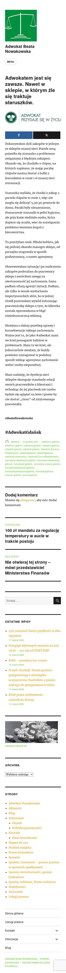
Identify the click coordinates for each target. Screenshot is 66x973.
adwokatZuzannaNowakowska (43, 456)
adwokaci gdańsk (50, 441)
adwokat (15, 441)
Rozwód (14, 857)
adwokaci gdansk (14, 445)
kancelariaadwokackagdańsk (19, 467)
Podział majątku (20, 847)
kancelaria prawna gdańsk (47, 464)
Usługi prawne (19, 896)
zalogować (27, 500)
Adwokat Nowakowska (24, 803)
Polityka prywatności (26, 828)
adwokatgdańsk (28, 452)
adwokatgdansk (45, 452)
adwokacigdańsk (32, 445)
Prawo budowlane (21, 852)
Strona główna (14, 913)
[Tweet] (47, 135)
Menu (10, 61)
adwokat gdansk (13, 449)
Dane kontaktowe (24, 837)
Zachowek (16, 892)
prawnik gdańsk (13, 475)
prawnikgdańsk (29, 475)
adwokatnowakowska (16, 456)
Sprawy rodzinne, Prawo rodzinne (32, 882)
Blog (12, 813)
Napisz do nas (18, 842)
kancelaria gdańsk (23, 464)
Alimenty (15, 808)
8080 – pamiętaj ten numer (28, 660)
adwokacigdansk (50, 445)
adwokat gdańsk (31, 449)
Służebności (17, 887)
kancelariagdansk (45, 471)
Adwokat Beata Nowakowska (19, 48)
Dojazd (17, 823)
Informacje (16, 818)
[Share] (19, 135)
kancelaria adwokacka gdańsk (20, 460)
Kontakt (14, 833)
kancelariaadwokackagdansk (19, 471)
